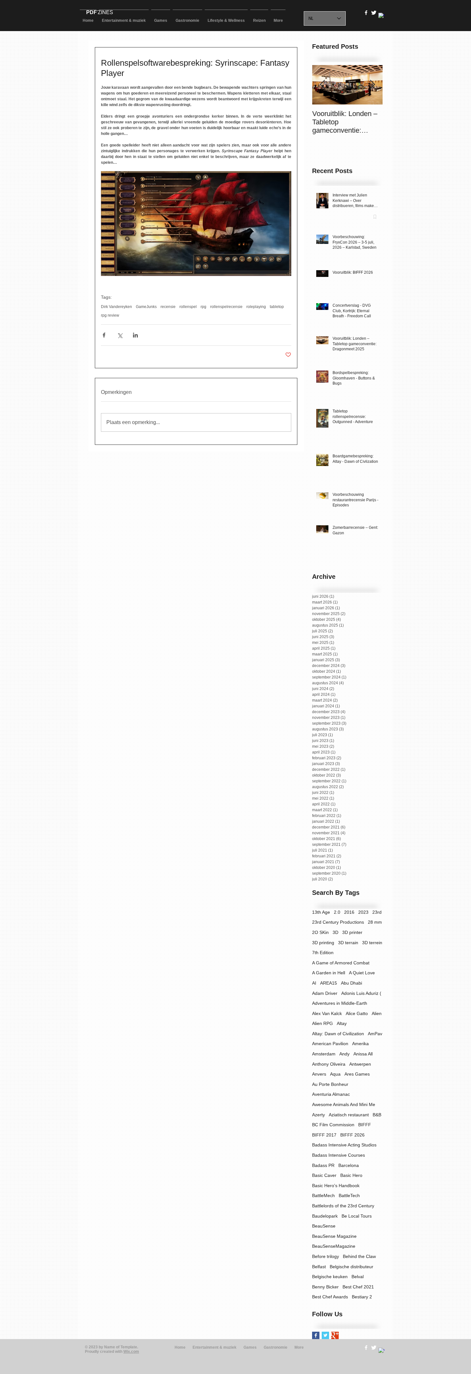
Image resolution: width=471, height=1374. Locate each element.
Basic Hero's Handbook (335, 1185)
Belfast (319, 1266)
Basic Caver (324, 1175)
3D (335, 932)
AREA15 (328, 983)
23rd (377, 912)
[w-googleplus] (381, 16)
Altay (342, 1023)
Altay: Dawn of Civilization (338, 1033)
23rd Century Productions (338, 922)
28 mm (375, 922)
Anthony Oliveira (328, 1064)
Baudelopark (325, 1216)
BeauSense (323, 1225)
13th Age (321, 912)
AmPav (375, 1033)
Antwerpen (360, 1064)
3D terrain (348, 942)
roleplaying (256, 306)
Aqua (335, 1074)
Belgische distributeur (351, 1266)
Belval (357, 1276)
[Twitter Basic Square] (325, 1335)
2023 (363, 912)
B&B (377, 1114)
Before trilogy (325, 1256)
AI (314, 983)
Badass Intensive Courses (338, 1155)
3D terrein (372, 942)
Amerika (360, 1043)
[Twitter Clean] (374, 13)
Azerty (318, 1114)
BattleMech (323, 1195)
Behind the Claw (359, 1256)
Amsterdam (323, 1053)
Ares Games (357, 1074)
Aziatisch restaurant (349, 1114)
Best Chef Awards (330, 1296)
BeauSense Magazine (334, 1236)
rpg (203, 306)
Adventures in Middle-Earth (339, 1003)
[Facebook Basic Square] (315, 1335)
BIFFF (364, 1124)
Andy (344, 1053)
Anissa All (363, 1053)
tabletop (277, 306)
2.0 (337, 912)
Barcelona (348, 1165)
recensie (168, 306)
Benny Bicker (325, 1286)
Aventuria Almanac (331, 1094)
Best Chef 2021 (358, 1286)
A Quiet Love (362, 972)
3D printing (323, 942)
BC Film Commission (333, 1124)
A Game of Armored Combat (340, 962)
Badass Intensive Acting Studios (344, 1144)
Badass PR (323, 1165)
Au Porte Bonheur (330, 1084)
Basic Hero (351, 1175)
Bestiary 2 (362, 1296)
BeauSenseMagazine (333, 1246)
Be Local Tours (357, 1216)
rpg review (110, 315)
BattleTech (349, 1195)
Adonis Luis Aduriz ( (361, 993)
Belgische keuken (330, 1276)
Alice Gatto (357, 1013)
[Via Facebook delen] (104, 335)
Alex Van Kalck (327, 1013)
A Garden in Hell (328, 972)
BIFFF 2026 (352, 1134)
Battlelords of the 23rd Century (343, 1205)
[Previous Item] (322, 85)
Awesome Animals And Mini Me (343, 1104)
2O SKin (320, 932)
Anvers (319, 1074)
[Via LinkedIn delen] (135, 335)
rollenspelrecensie (226, 306)
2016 (349, 912)
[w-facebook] (366, 13)
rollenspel (188, 306)
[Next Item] (372, 85)
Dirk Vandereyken (116, 306)
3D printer (352, 932)
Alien (377, 1013)
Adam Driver (324, 993)
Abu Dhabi (351, 983)
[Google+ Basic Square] (335, 1335)
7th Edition (323, 952)
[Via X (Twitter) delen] (120, 335)
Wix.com (131, 1351)
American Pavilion (330, 1043)
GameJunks (146, 306)
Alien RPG (322, 1023)
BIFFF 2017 (324, 1134)
